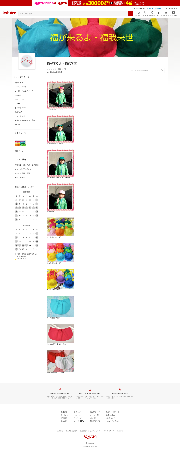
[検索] (130, 13)
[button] (171, 8)
